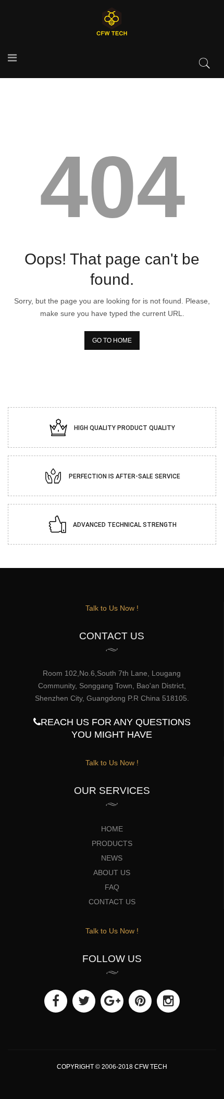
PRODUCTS (112, 843)
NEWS (111, 858)
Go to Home (112, 340)
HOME (112, 829)
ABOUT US (111, 872)
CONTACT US (112, 902)
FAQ (112, 887)
